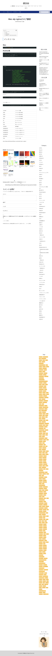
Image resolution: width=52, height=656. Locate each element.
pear (43, 483)
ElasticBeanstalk (42, 423)
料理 (40, 311)
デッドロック (41, 569)
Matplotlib (45, 462)
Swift (40, 174)
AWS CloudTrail (41, 376)
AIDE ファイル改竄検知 (32, 157)
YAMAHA (41, 268)
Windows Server (42, 247)
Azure (40, 384)
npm (40, 475)
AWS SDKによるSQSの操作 (32, 166)
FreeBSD (44, 431)
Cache (45, 389)
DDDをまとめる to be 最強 (27, 166)
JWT (46, 452)
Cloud (40, 228)
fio (44, 428)
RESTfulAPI (45, 504)
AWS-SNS (41, 374)
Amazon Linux (41, 363)
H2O (47, 439)
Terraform (41, 530)
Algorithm (43, 361)
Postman (45, 493)
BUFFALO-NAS (41, 389)
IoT (40, 160)
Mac (6, 32)
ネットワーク (41, 266)
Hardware (41, 441)
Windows (41, 264)
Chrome (44, 392)
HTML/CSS (41, 284)
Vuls (44, 543)
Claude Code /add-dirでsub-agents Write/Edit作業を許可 (44, 53)
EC (39, 288)
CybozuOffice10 (41, 405)
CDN (40, 286)
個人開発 (40, 178)
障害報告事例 (41, 294)
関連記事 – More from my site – (11, 35)
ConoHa (41, 402)
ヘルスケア (41, 202)
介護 (40, 204)
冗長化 (47, 579)
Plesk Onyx (41, 491)
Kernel (40, 454)
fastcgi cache (41, 428)
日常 (40, 194)
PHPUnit (45, 488)
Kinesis (47, 454)
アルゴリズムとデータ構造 (43, 186)
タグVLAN (41, 566)
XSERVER (41, 553)
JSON (43, 452)
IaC (39, 196)
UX (39, 166)
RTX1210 (45, 509)
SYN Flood (45, 527)
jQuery (40, 452)
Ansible (47, 366)
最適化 (40, 587)
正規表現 (44, 587)
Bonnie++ (45, 387)
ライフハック (41, 200)
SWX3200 (41, 527)
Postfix (45, 491)
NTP (42, 475)
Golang (40, 208)
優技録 (26, 3)
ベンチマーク (41, 574)
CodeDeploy (41, 400)
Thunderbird (41, 532)
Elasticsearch (46, 423)
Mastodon (41, 462)
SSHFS (4, 156)
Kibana (44, 454)
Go (39, 180)
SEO (40, 245)
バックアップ (45, 569)
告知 (40, 170)
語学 (40, 313)
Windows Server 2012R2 (44, 249)
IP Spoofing (43, 449)
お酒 (40, 184)
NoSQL (40, 168)
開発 (40, 152)
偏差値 (44, 579)
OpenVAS (45, 480)
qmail (43, 496)
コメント (4, 194)
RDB (40, 222)
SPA (44, 519)
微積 (43, 582)
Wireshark (41, 548)
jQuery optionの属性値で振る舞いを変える (11, 175)
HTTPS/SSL (41, 444)
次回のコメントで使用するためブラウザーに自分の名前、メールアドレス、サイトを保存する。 (19, 217)
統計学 (40, 309)
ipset (40, 449)
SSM (46, 522)
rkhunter (44, 506)
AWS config (46, 376)
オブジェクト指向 (42, 556)
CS (39, 218)
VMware (41, 260)
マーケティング (41, 298)
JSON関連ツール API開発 (27, 157)
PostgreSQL (41, 493)
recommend (41, 501)
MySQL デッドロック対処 (16, 166)
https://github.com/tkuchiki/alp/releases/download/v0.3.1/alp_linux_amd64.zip (29, 53)
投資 (40, 198)
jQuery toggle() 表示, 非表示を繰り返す (21, 166)
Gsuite (44, 439)
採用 (40, 584)
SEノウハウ (41, 290)
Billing (46, 384)
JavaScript (41, 274)
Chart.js (40, 392)
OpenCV (44, 478)
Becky (43, 384)
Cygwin (46, 405)
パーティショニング (42, 571)
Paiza (40, 483)
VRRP (45, 540)
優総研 (40, 315)
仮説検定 (41, 579)
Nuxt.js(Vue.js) (41, 212)
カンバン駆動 (41, 558)
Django (44, 413)
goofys (43, 436)
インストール (7, 31)
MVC (40, 467)
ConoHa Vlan (44, 402)
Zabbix (44, 553)
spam (47, 519)
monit (43, 465)
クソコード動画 (41, 561)
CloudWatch (46, 397)
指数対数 (47, 582)
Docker (47, 415)
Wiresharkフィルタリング (16, 157)
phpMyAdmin (41, 488)
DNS (43, 415)
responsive (41, 504)
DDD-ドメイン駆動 (44, 410)
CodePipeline (45, 400)
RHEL (40, 506)
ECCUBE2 (43, 418)
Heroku (44, 441)
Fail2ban (46, 426)
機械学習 (40, 302)
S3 (47, 509)
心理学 (40, 224)
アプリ (40, 162)
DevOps (40, 164)
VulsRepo (41, 545)
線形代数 (41, 592)
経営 (40, 182)
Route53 (47, 506)
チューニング (41, 237)
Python (40, 272)
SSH (40, 522)
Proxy (40, 496)
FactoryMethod (41, 426)
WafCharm (45, 545)
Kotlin (40, 156)
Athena (40, 371)
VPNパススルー (41, 540)
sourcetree (41, 519)
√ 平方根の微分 (41, 80)
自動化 (44, 592)
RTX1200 (41, 509)
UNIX (40, 278)
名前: (4, 202)
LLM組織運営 (41, 220)
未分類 (20, 16)
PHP (40, 255)
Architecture (41, 206)
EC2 (40, 418)
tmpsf (44, 532)
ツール (40, 276)
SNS (44, 517)
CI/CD (47, 392)
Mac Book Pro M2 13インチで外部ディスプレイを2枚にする (44, 64)
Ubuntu (45, 535)
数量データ (46, 584)
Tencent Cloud (42, 192)
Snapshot (41, 517)
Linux (40, 262)
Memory (40, 465)
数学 (40, 304)
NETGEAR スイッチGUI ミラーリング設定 (5, 175)
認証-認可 (40, 190)
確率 (47, 587)
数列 (42, 584)
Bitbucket (41, 387)
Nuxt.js (40, 210)
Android (44, 366)
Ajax (40, 361)
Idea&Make (41, 317)
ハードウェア (41, 282)
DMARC (40, 415)
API (40, 154)
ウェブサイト (5, 210)
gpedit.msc (41, 439)
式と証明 (41, 582)
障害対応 (40, 216)
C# (39, 243)
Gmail (40, 436)
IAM (44, 444)
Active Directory (44, 358)
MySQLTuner (44, 467)
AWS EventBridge (42, 379)
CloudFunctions (41, 397)
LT (39, 214)
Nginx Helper (41, 470)
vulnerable (41, 543)
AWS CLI (45, 374)
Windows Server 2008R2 (44, 252)
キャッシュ (45, 558)
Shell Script (44, 514)
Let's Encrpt (44, 457)
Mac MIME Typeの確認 (11, 166)
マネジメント (41, 296)
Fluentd (40, 431)
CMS (40, 239)
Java (40, 176)
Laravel (40, 457)
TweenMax (41, 535)
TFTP (44, 530)
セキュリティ (41, 280)
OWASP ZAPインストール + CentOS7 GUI (5, 166)
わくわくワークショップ (43, 172)
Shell (40, 514)
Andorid (40, 366)
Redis (44, 501)
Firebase (40, 158)
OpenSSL (41, 480)
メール (4, 206)
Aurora (44, 371)
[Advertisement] (44, 32)
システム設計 (41, 300)
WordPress (42, 241)
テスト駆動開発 (45, 566)
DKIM (47, 413)
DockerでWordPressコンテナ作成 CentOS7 (11, 158)
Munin (47, 465)
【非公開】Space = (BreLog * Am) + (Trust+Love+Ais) (21, 157)
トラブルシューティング (43, 292)
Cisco (41, 270)
